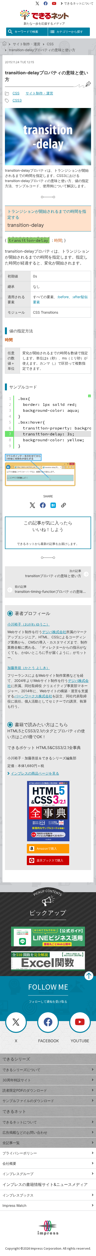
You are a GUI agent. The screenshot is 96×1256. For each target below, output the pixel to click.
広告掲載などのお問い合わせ (24, 1132)
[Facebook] (46, 3)
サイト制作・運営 (26, 44)
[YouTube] (54, 3)
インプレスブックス (17, 1195)
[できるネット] (4, 43)
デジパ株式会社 (54, 632)
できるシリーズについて (21, 1070)
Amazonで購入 (47, 848)
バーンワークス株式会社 (33, 696)
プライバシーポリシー (19, 1153)
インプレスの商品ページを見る (35, 773)
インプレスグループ (17, 1174)
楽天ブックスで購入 (50, 860)
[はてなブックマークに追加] (53, 505)
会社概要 (9, 1163)
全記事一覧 (11, 1143)
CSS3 (17, 100)
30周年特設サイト (16, 1080)
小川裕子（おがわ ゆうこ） (28, 624)
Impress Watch (14, 1205)
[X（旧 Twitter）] (37, 3)
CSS (50, 44)
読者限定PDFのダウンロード (24, 1090)
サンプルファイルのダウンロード (28, 1101)
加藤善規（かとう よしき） (28, 668)
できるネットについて (79, 3)
